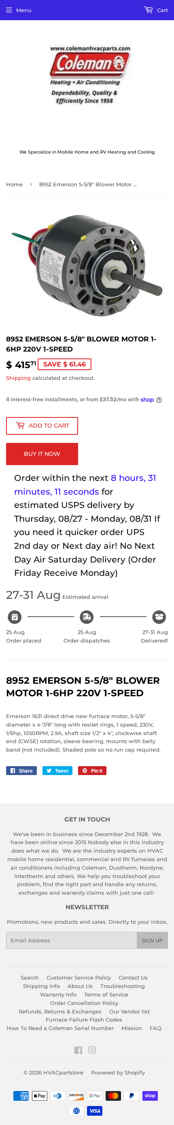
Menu (24, 10)
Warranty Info (58, 994)
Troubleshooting (122, 986)
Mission (131, 1028)
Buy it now (42, 453)
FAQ (155, 1028)
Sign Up (152, 941)
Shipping (18, 378)
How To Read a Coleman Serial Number (60, 1028)
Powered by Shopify (118, 1072)
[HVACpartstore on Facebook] (78, 1051)
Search (30, 977)
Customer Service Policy (79, 977)
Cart (161, 10)
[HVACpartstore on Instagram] (92, 1051)
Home (14, 184)
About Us (80, 986)
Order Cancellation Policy (84, 1003)
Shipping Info (41, 986)
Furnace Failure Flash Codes (84, 1019)
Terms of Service (106, 994)
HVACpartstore (63, 1072)
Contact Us (133, 977)
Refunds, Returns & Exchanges (60, 1011)
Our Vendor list (129, 1011)
